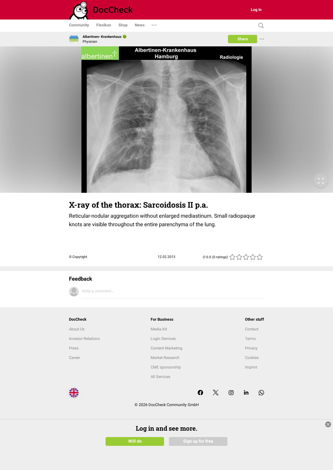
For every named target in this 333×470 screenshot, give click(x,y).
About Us (77, 329)
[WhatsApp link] (261, 393)
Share (242, 39)
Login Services (163, 338)
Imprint (251, 367)
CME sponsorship (166, 367)
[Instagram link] (231, 393)
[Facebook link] (200, 393)
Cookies (252, 357)
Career (74, 357)
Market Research (165, 357)
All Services (160, 376)
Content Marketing (166, 348)
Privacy (251, 348)
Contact (251, 329)
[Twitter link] (216, 393)
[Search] (260, 26)
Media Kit (159, 329)
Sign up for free (198, 441)
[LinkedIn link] (246, 393)
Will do (135, 441)
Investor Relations (84, 338)
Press (73, 348)
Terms (250, 338)
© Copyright (78, 257)
